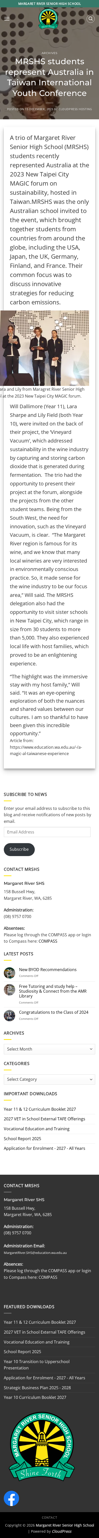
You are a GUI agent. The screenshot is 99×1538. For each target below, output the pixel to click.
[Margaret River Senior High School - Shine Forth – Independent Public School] (48, 18)
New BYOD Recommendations (48, 969)
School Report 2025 (22, 1138)
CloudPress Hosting (75, 109)
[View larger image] (81, 392)
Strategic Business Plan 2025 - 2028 (37, 1387)
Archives (49, 53)
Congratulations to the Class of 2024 (53, 1012)
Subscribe (19, 849)
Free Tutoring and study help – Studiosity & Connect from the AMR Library (53, 991)
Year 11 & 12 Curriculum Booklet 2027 (40, 1109)
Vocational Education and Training (37, 1129)
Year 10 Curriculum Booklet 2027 (35, 1397)
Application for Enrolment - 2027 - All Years (44, 1148)
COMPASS (47, 941)
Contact (49, 1517)
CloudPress (61, 1531)
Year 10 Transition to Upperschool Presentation (37, 1365)
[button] (7, 18)
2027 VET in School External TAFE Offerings (44, 1119)
